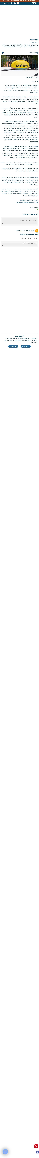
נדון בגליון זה (34, 146)
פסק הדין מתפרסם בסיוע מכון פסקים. (27, 203)
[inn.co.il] (18, 3)
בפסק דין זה (34, 178)
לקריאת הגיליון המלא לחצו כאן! (29, 200)
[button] (37, 1152)
